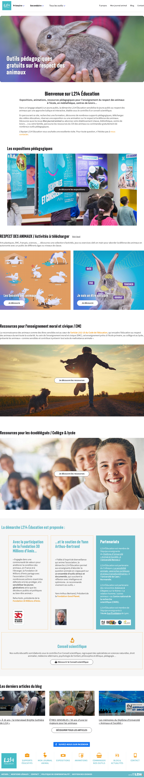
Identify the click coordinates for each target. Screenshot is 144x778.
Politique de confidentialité (55, 774)
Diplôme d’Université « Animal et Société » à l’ (111, 557)
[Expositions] (63, 755)
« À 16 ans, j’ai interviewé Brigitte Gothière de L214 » (22, 721)
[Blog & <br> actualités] (117, 755)
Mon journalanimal (45, 762)
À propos (103, 5)
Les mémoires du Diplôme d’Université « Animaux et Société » (119, 721)
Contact (140, 5)
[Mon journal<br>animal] (45, 755)
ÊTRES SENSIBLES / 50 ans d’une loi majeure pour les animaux (68, 721)
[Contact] (135, 755)
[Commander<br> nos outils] (99, 755)
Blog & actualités (117, 762)
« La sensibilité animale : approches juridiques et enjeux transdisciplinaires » (115, 571)
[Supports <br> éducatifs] (27, 755)
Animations (81, 760)
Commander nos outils (99, 762)
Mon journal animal (118, 5)
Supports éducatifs (27, 762)
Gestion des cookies (82, 774)
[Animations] (81, 755)
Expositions (63, 760)
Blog (132, 5)
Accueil (5, 774)
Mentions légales (20, 774)
